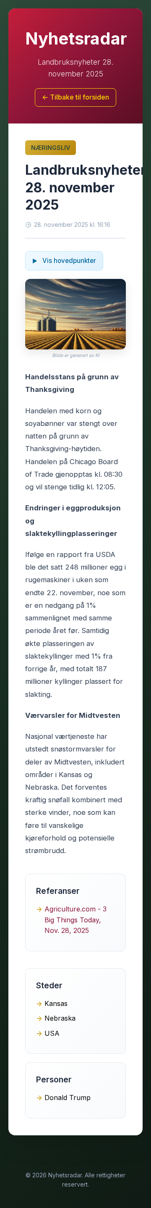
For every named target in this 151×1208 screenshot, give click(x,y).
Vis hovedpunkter (68, 261)
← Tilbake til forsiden (75, 97)
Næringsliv (50, 147)
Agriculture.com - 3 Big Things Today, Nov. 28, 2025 (75, 920)
